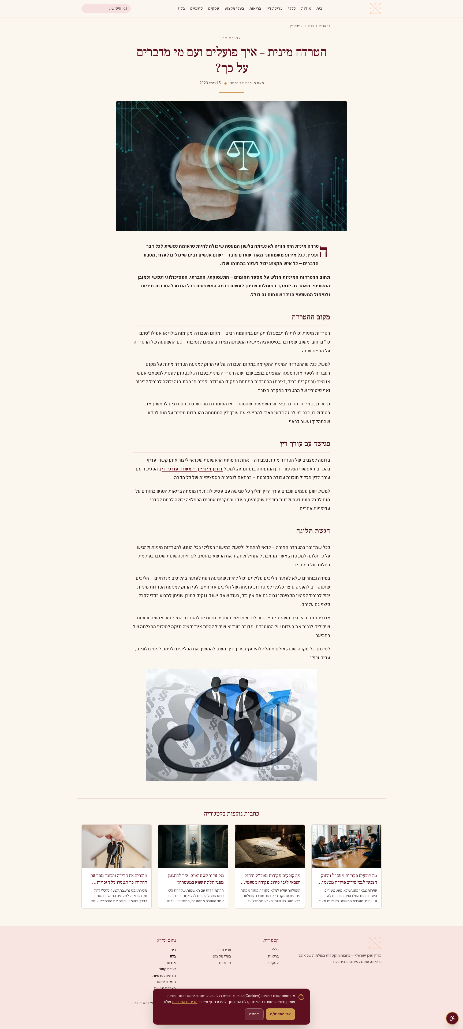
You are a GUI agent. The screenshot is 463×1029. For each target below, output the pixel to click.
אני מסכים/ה (280, 1014)
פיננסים (196, 8)
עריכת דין (275, 8)
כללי (292, 8)
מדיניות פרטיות (164, 975)
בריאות (255, 8)
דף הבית (324, 26)
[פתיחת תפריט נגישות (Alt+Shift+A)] (452, 1018)
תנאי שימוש (166, 982)
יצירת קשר (167, 969)
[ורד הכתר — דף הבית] (375, 8)
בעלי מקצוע (234, 8)
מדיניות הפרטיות (184, 1002)
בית (319, 8)
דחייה (254, 1014)
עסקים (213, 8)
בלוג (181, 8)
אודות (306, 8)
